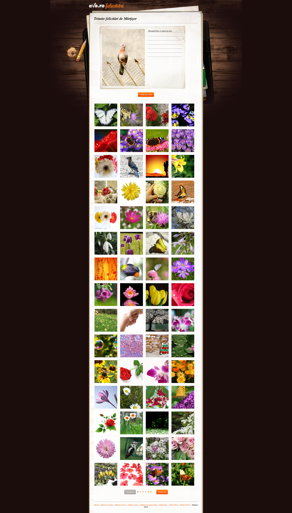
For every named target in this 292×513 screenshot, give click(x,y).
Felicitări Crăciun (133, 505)
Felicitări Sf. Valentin (107, 505)
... (154, 491)
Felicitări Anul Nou (120, 505)
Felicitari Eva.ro (106, 6)
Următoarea (162, 492)
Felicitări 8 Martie (185, 505)
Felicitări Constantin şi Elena (148, 505)
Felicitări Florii (173, 505)
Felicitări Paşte (163, 505)
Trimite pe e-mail (146, 95)
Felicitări (96, 505)
